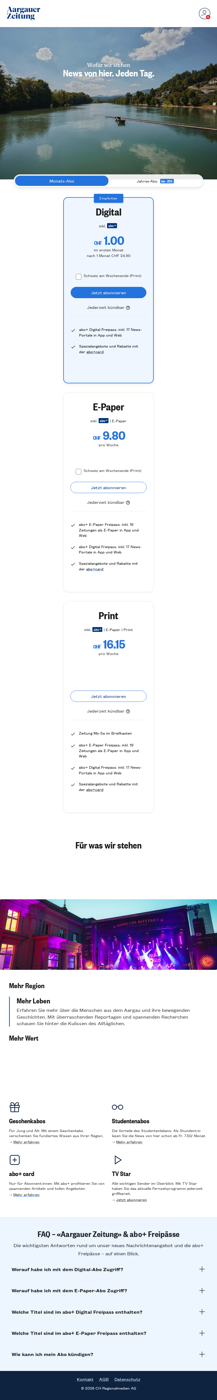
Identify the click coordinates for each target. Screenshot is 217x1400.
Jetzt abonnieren (131, 1199)
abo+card (95, 351)
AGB (104, 1379)
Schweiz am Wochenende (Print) (112, 275)
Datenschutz (127, 1379)
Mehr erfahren (26, 1141)
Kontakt (85, 1379)
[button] (108, 985)
